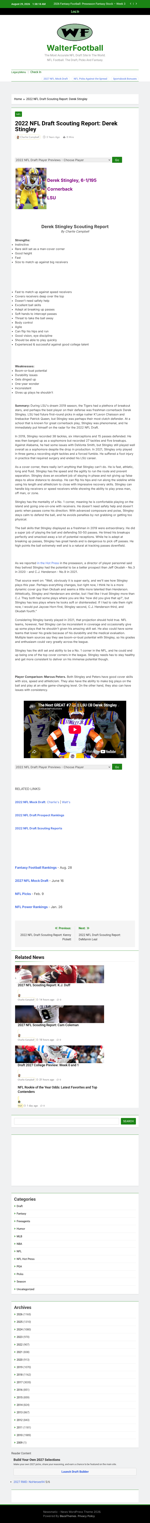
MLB (19, 1236)
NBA (19, 1244)
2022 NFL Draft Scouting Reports (38, 828)
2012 (19, 1420)
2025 (19, 1321)
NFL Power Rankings (31, 907)
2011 (19, 1427)
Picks (20, 1274)
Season (21, 1281)
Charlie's (53, 802)
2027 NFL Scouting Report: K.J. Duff (44, 985)
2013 (19, 1412)
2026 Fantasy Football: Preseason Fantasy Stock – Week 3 (89, 4)
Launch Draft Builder (75, 1471)
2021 (19, 1352)
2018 (19, 1374)
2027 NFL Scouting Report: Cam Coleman (48, 1025)
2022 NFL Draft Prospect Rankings (39, 815)
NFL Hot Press (26, 1259)
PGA (19, 1266)
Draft (20, 1206)
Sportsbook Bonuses (125, 78)
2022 (19, 1344)
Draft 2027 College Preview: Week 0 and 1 (48, 1065)
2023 (19, 1337)
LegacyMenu (18, 72)
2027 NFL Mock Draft (56, 78)
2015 (19, 1397)
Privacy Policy (86, 1516)
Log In (75, 11)
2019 (19, 1367)
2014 (19, 1405)
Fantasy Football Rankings (36, 867)
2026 (19, 1314)
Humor (21, 1228)
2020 (19, 1359)
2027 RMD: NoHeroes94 (29, 1482)
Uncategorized (25, 1289)
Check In (35, 72)
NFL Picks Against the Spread (90, 78)
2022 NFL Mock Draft (30, 802)
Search (128, 1121)
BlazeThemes (68, 1516)
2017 (19, 1382)
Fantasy (21, 1213)
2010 (19, 1435)
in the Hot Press (48, 563)
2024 (19, 1329)
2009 (19, 1442)
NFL (18, 114)
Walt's (66, 802)
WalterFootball (75, 47)
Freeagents (23, 1221)
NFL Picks (23, 894)
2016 (19, 1389)
